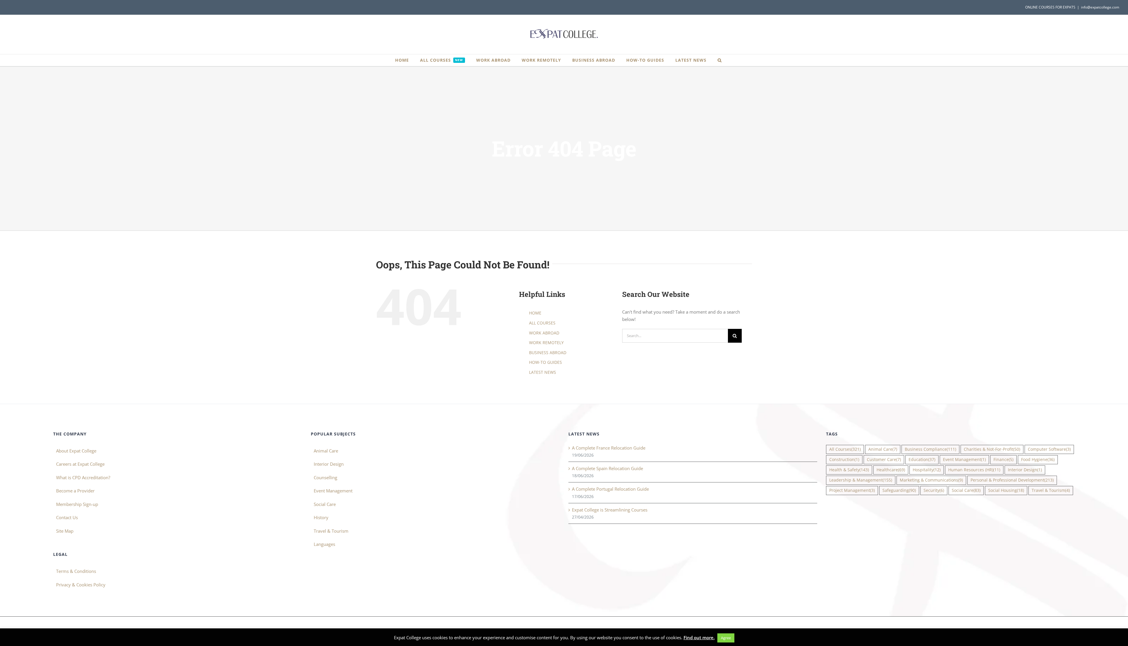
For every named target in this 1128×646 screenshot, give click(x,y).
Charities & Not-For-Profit (992, 449)
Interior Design (329, 464)
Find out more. (699, 637)
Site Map (64, 531)
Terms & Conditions (76, 571)
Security (934, 490)
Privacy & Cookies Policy (80, 585)
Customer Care (884, 459)
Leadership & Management (860, 480)
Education (922, 459)
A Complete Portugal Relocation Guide (610, 489)
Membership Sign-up (77, 504)
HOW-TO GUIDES (545, 362)
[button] (720, 60)
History (321, 517)
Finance (1003, 459)
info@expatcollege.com (1100, 7)
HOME (535, 313)
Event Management (333, 491)
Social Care (325, 504)
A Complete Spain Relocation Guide (607, 468)
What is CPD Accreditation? (83, 477)
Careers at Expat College (80, 464)
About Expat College (76, 451)
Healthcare (891, 469)
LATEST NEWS (542, 372)
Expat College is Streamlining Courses (609, 510)
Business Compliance (930, 449)
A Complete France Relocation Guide (608, 448)
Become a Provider (75, 491)
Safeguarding (899, 490)
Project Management (852, 490)
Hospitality (927, 469)
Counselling (325, 477)
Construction (844, 459)
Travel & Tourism (331, 531)
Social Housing (1006, 490)
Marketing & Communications (931, 480)
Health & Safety (849, 469)
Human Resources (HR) (974, 469)
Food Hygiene (1038, 459)
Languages (324, 544)
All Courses (845, 449)
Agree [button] (726, 637)
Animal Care (326, 451)
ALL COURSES (542, 323)
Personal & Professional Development (1012, 480)
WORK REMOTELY (546, 342)
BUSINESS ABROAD (547, 352)
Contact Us (67, 517)
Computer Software (1049, 449)
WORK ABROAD (544, 333)
